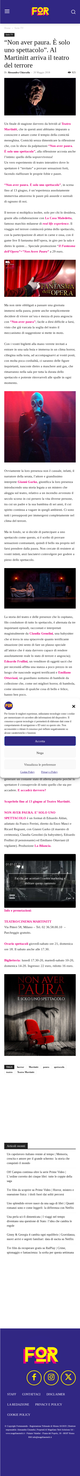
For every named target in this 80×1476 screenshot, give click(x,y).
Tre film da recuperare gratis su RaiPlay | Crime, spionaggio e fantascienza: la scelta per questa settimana (40, 1250)
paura (46, 1067)
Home (7, 28)
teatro (9, 1072)
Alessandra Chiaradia (19, 72)
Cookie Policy (27, 772)
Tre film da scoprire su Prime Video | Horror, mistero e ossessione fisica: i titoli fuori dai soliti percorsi (40, 1192)
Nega (40, 752)
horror (20, 1067)
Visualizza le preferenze (40, 764)
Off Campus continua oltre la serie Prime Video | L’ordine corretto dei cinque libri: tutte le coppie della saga (39, 1176)
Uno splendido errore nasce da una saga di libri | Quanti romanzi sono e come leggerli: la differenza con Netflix (40, 1205)
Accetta (40, 741)
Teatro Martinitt (58, 801)
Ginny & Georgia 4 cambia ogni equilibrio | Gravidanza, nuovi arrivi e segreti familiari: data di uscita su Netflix (41, 1237)
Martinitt (33, 1067)
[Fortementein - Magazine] (40, 12)
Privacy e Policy (49, 772)
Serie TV (19, 28)
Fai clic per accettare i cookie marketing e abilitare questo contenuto (40, 881)
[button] (73, 706)
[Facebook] (34, 1377)
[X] (68, 1377)
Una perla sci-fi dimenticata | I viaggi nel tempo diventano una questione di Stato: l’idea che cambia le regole (39, 1221)
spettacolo (59, 1067)
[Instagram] (51, 1377)
